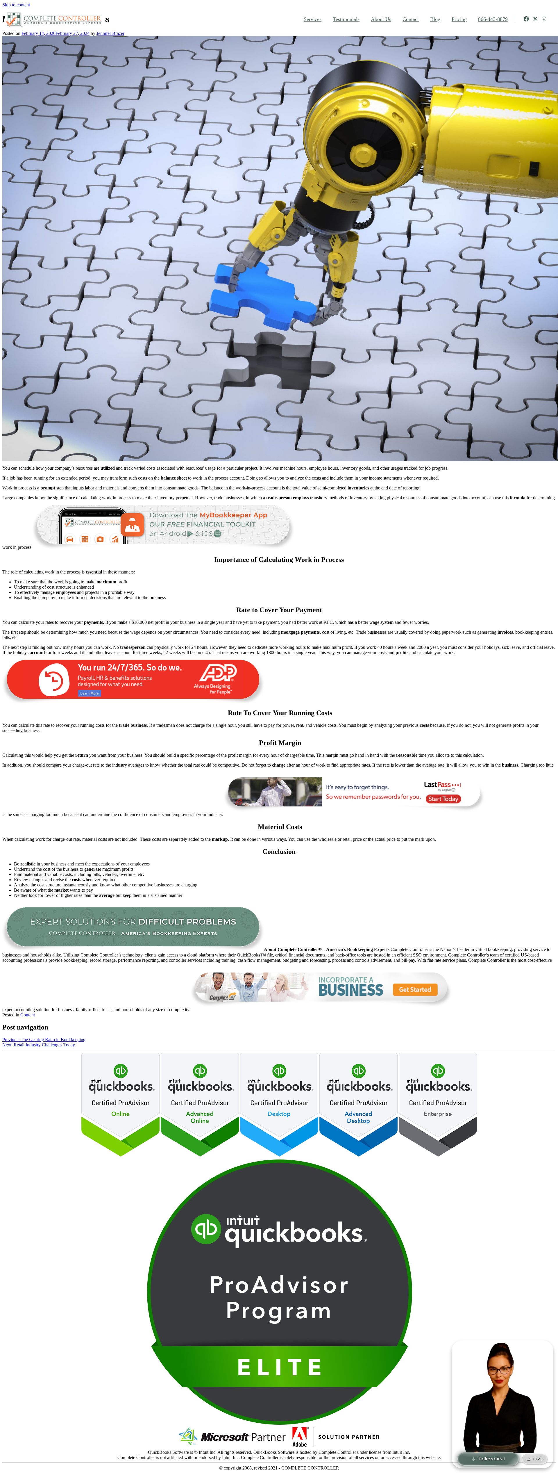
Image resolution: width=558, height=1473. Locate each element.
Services (312, 19)
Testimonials (346, 19)
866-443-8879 (493, 19)
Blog (435, 19)
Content (27, 1014)
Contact (411, 19)
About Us (381, 19)
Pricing (459, 19)
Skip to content (16, 4)
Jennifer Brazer (110, 33)
